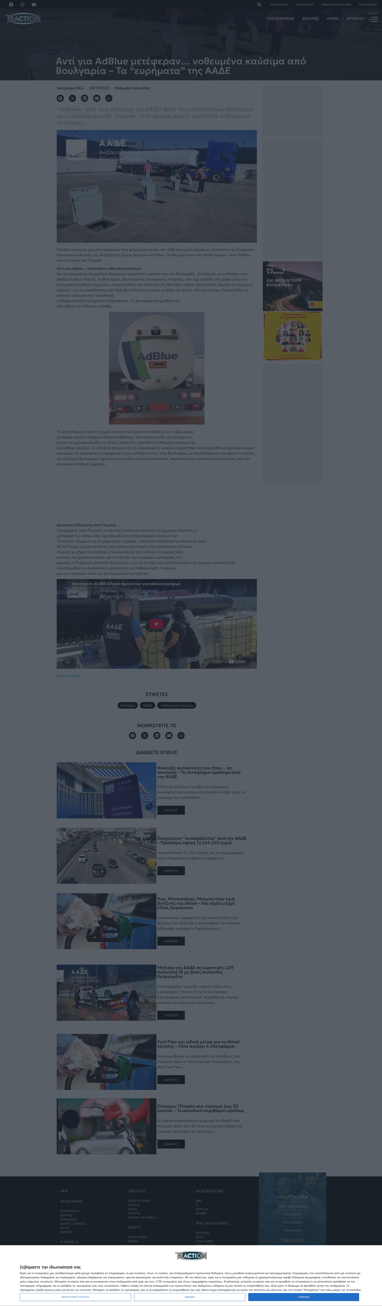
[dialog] (191, 1275)
